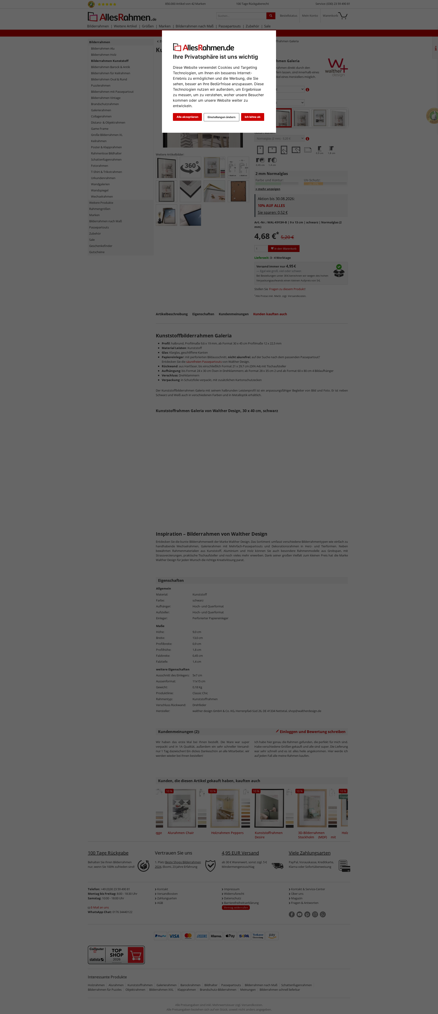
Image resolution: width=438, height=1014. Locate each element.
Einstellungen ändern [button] (221, 117)
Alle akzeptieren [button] (187, 117)
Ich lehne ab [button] (253, 117)
